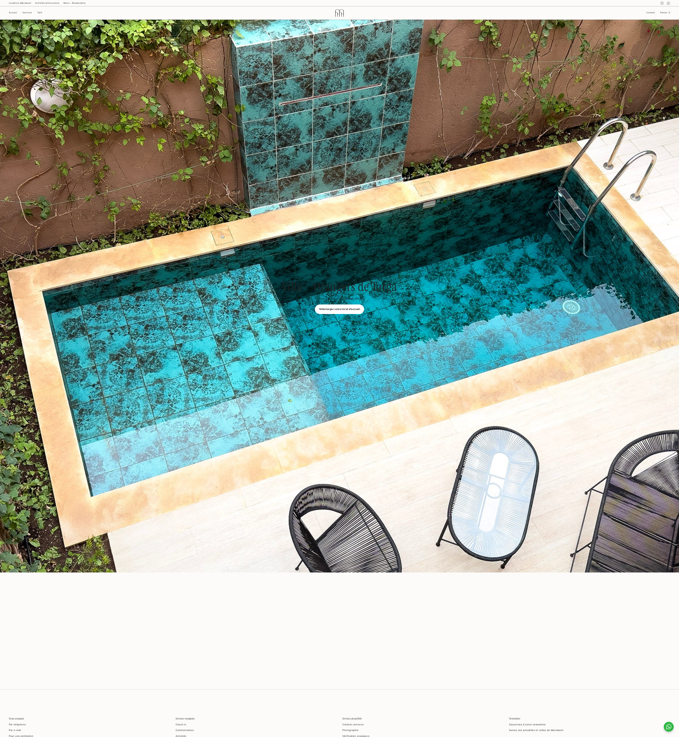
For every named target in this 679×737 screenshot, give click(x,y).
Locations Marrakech (20, 3)
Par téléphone (17, 724)
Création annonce (353, 724)
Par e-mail (15, 730)
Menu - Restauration (74, 3)
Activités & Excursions (47, 3)
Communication (185, 730)
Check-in (181, 724)
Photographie (350, 730)
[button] (27, 13)
